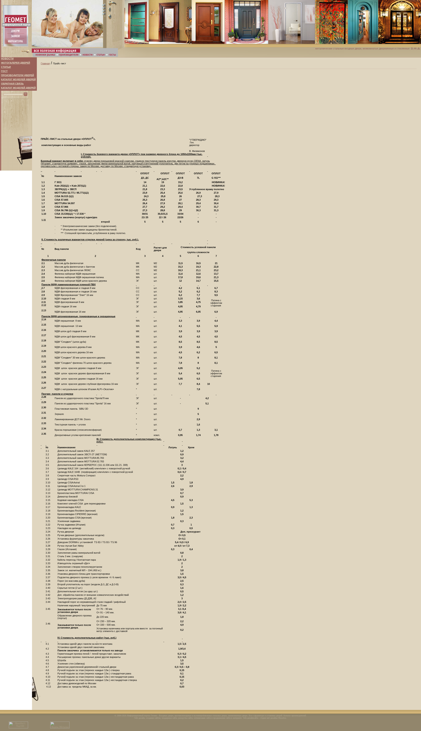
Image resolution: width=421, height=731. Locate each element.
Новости (7, 58)
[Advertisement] (215, 99)
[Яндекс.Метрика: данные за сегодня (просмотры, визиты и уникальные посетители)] (60, 725)
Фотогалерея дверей (15, 62)
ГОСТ (4, 71)
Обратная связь (12, 83)
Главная (45, 63)
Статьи (6, 67)
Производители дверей (17, 75)
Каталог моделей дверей (18, 79)
